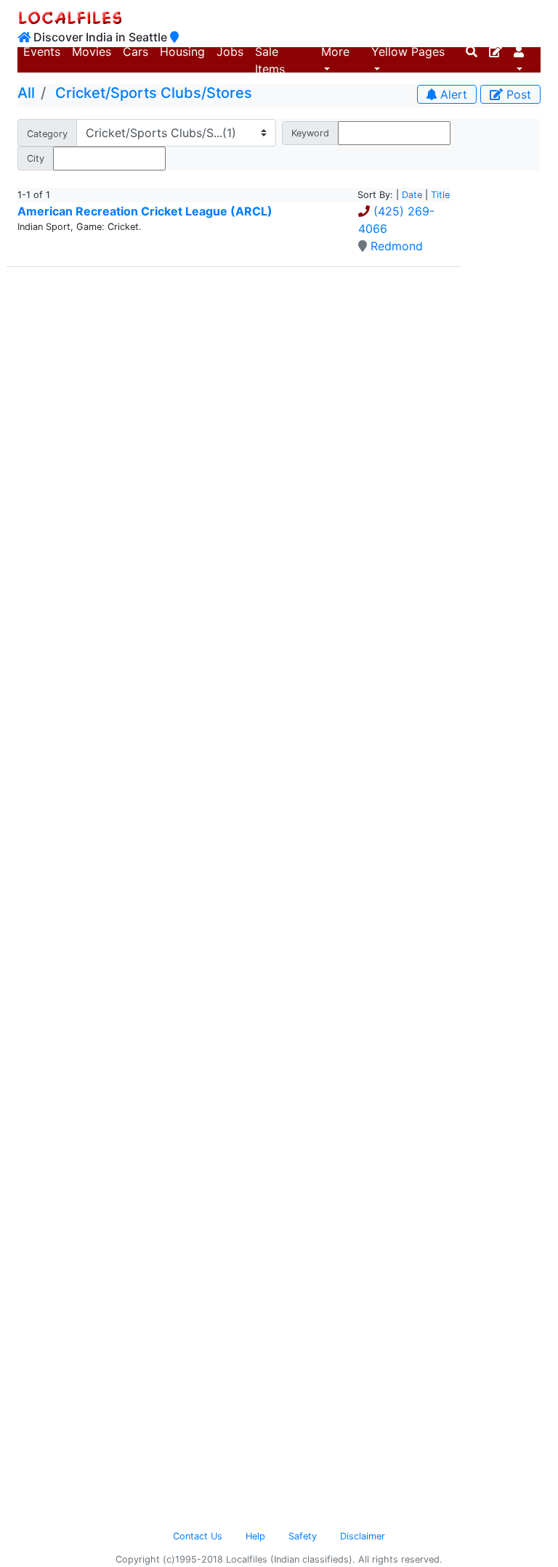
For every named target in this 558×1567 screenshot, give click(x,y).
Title (440, 194)
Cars (135, 51)
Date (412, 194)
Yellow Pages (408, 51)
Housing (182, 51)
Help (255, 1536)
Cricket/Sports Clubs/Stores (153, 93)
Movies (91, 51)
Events (41, 51)
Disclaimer (362, 1536)
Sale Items (270, 60)
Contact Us (197, 1536)
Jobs (230, 51)
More (335, 51)
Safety (302, 1536)
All (26, 93)
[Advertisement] (506, 388)
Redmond (397, 246)
